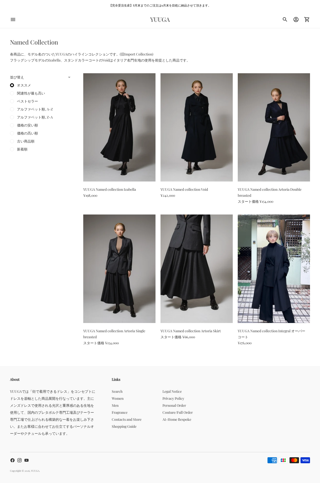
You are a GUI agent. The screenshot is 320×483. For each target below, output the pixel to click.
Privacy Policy (173, 398)
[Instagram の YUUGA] (19, 460)
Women (118, 398)
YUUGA (35, 470)
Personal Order (174, 405)
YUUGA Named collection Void (184, 189)
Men (115, 405)
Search (117, 391)
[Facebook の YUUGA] (12, 460)
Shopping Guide (124, 426)
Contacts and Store (127, 419)
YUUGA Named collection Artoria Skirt (190, 330)
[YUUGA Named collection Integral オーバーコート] (274, 268)
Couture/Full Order (177, 412)
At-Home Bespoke (176, 419)
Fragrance (120, 412)
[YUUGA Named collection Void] (196, 127)
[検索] (285, 19)
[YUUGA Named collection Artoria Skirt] (196, 268)
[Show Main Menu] (13, 19)
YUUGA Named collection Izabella (109, 189)
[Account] (296, 19)
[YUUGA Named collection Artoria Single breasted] (119, 268)
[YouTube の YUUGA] (26, 460)
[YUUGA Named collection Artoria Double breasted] (274, 127)
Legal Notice (172, 391)
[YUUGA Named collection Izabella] (119, 127)
